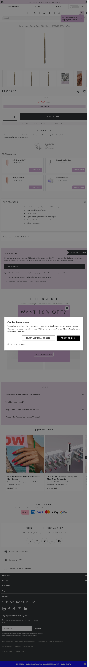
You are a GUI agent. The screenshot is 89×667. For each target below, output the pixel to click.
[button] (16, 344)
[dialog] (43, 333)
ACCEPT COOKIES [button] (68, 338)
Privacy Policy (68, 329)
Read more (21, 332)
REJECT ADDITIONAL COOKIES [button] (38, 338)
